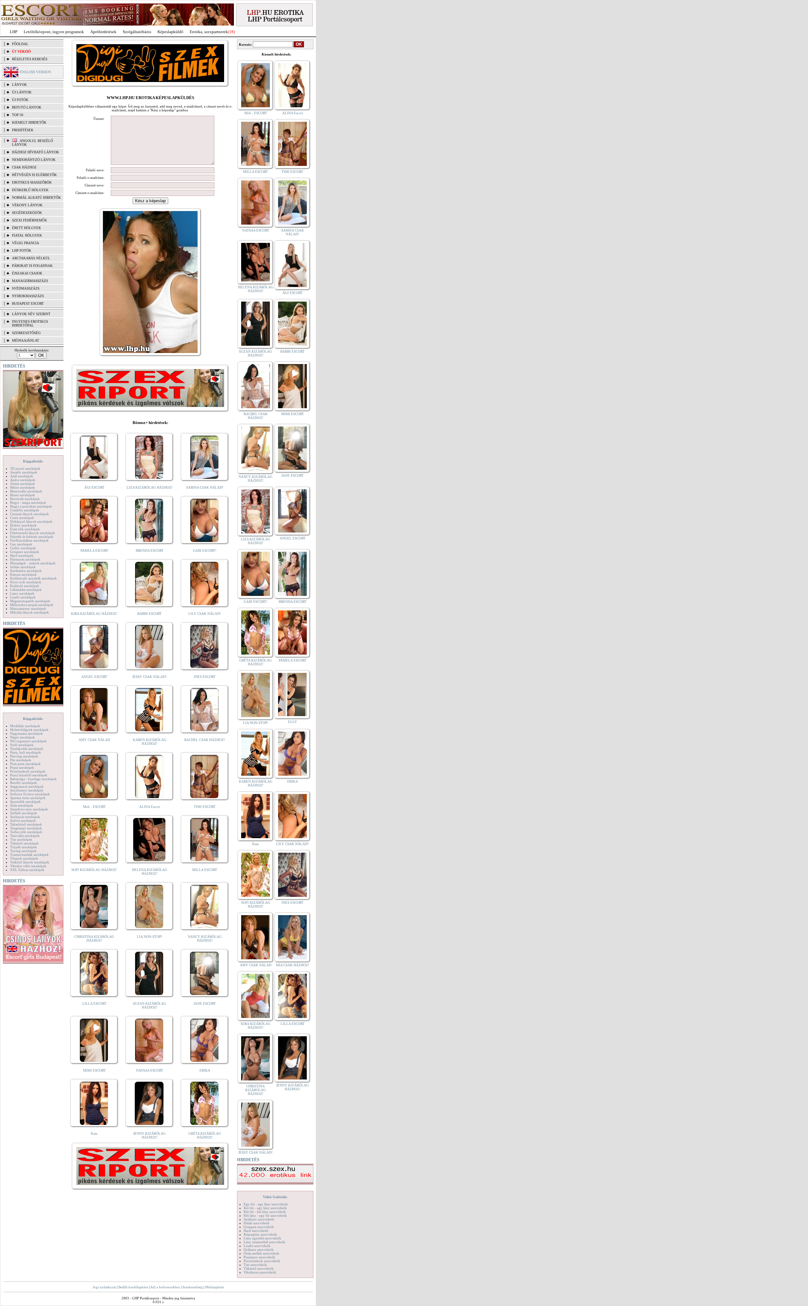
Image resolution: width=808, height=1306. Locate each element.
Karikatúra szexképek (26, 571)
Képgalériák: (33, 461)
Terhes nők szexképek (26, 832)
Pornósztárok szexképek (27, 771)
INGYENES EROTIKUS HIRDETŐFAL (30, 323)
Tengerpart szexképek (26, 828)
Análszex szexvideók (259, 1219)
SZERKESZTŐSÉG (26, 333)
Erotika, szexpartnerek (209, 31)
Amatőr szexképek (23, 472)
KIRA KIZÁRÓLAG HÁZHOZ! (94, 613)
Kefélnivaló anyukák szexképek (33, 578)
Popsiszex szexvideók (259, 1257)
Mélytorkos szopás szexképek (31, 605)
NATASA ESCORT (149, 1070)
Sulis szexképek (21, 805)
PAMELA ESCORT (94, 550)
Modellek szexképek (25, 726)
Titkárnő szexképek (24, 843)
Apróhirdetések (103, 31)
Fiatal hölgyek (27, 235)
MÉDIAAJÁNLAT (25, 340)
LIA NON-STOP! (149, 936)
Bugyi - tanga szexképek (28, 502)
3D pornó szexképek (25, 468)
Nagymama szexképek (26, 733)
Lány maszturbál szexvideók (264, 1242)
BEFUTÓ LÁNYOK (26, 107)
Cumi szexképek (22, 518)
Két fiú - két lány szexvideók (265, 1212)
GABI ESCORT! (205, 550)
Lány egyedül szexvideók (262, 1238)
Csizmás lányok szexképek (29, 514)
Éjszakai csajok (27, 273)
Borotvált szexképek (25, 499)
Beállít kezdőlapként (133, 1287)
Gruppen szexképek (24, 552)
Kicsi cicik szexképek (25, 582)
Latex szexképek (22, 593)
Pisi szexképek (20, 760)
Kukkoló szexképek (24, 586)
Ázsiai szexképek (22, 483)
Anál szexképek (21, 476)
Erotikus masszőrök (32, 182)
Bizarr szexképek (22, 495)
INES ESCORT (205, 677)
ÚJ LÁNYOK (22, 92)
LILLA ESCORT (94, 1003)
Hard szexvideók (256, 1230)
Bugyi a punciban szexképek (31, 506)
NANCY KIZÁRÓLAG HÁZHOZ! (205, 938)
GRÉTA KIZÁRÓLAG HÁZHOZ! (204, 1135)
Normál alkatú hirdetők (36, 197)
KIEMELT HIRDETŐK (29, 122)
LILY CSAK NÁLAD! (204, 613)
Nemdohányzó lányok (34, 160)
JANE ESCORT (204, 1003)
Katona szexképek (23, 574)
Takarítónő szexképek (26, 824)
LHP (13, 31)
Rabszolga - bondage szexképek (33, 779)
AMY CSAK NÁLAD (94, 740)
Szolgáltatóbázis (137, 31)
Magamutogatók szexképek (30, 601)
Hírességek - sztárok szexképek (33, 563)
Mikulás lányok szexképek (29, 612)
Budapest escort (28, 303)
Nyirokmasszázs (28, 296)
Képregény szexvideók (260, 1234)
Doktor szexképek (23, 525)
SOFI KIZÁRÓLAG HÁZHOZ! (94, 870)
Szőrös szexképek (23, 820)
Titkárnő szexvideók (259, 1268)
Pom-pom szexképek (25, 764)
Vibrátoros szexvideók (260, 1272)
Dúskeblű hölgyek (30, 190)
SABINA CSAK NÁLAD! (204, 487)
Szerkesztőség (192, 1287)
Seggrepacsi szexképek (27, 786)
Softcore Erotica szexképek (30, 794)
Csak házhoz (24, 167)
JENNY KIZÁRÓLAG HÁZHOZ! (149, 1135)
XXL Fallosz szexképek (27, 870)
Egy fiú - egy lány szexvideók (266, 1204)
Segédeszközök (27, 213)
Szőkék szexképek (23, 813)
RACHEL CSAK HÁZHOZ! (204, 740)
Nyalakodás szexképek (26, 748)
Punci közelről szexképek (28, 775)
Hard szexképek (21, 555)
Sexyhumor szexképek (26, 790)
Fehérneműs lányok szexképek (32, 533)
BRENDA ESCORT (149, 550)
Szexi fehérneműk (29, 220)
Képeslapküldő (170, 31)
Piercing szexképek (24, 756)
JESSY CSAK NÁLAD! (149, 677)
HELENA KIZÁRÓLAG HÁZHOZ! (149, 871)
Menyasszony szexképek (28, 608)
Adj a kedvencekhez (165, 1287)
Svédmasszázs (25, 288)
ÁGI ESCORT (94, 487)
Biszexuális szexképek (26, 491)
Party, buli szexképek (25, 752)
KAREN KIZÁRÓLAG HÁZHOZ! (149, 741)
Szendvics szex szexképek (29, 809)
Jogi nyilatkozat (104, 1287)
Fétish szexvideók (257, 1223)
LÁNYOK (19, 84)
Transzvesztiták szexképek (29, 854)
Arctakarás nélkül (31, 258)
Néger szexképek (22, 737)
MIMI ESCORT (94, 1070)
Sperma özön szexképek (27, 798)
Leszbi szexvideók (257, 1246)
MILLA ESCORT (204, 870)
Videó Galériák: (275, 1197)
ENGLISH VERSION (35, 72)
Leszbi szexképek (23, 597)
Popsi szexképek (22, 767)
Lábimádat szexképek (26, 589)
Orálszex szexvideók (259, 1249)
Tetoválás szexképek (25, 836)
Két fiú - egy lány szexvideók (265, 1208)
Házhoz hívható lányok (35, 152)
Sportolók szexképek (25, 801)
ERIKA (204, 1070)
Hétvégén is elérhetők (34, 175)
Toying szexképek (23, 851)
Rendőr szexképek (23, 783)
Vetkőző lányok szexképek (29, 862)
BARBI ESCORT (149, 613)
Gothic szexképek (23, 548)
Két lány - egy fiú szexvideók (265, 1215)
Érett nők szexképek (25, 529)
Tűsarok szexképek (24, 858)
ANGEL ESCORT (94, 677)
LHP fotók (21, 250)
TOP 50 (17, 115)
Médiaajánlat (214, 1287)
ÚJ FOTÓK (20, 100)
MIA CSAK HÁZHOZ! (292, 965)
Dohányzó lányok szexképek (31, 521)
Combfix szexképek (24, 510)
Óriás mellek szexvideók (261, 1253)
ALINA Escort (149, 807)
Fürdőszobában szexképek (29, 540)
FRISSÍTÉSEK (22, 130)
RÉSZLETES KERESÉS (29, 59)
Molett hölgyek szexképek (29, 730)
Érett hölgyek (26, 228)
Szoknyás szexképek (25, 817)
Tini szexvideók (255, 1265)
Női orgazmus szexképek (28, 741)
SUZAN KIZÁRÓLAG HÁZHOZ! (149, 1005)
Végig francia (25, 243)
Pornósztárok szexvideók (262, 1261)
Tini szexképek (21, 839)
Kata (94, 1133)
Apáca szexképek (22, 480)
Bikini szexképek (22, 487)
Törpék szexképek (23, 847)
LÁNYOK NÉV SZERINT (31, 314)
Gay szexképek (21, 544)
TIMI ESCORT (205, 807)
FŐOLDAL (20, 44)
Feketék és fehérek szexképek (31, 536)
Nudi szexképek (21, 745)
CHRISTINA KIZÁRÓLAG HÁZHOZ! (94, 938)
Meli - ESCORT (94, 807)
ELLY (292, 722)
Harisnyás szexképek (25, 559)
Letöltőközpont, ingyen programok (54, 31)
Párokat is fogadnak (32, 266)
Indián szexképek (23, 567)
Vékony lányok (27, 205)
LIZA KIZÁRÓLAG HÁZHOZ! (150, 487)
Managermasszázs (30, 281)
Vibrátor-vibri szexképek (28, 866)
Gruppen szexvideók (259, 1227)
